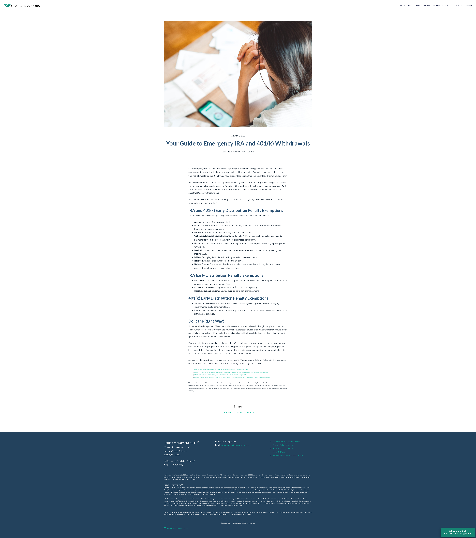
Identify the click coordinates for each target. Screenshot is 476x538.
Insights (436, 5)
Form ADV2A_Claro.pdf (283, 448)
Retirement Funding (231, 152)
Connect (468, 5)
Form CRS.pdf (279, 452)
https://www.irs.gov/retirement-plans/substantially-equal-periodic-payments (220, 375)
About (403, 5)
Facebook (227, 412)
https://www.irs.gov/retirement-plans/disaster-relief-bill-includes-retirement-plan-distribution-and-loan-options (232, 377)
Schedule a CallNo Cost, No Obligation (457, 532)
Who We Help (414, 5)
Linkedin (250, 412)
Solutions (427, 5)
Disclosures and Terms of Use (286, 441)
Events (445, 5)
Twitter (239, 412)
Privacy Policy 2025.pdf (283, 445)
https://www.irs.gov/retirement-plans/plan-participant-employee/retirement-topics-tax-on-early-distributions (231, 372)
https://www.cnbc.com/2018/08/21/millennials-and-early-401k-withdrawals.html (221, 369)
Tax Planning (248, 152)
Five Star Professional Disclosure (288, 455)
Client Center (456, 5)
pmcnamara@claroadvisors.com (236, 445)
